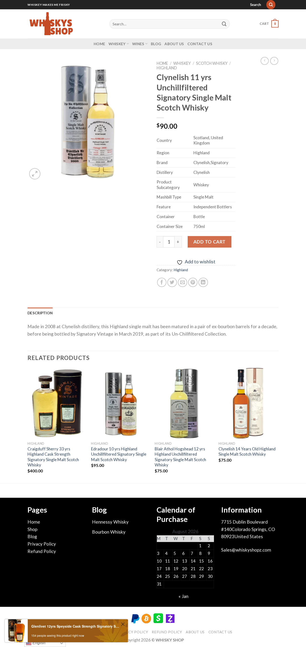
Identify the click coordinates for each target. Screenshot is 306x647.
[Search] (270, 4)
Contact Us (199, 44)
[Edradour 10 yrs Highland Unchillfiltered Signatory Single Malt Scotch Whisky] (120, 403)
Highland (167, 68)
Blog (156, 44)
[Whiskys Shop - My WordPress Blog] (51, 24)
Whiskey (117, 44)
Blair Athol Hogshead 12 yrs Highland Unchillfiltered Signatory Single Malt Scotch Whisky (180, 456)
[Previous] (27, 425)
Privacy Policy (41, 544)
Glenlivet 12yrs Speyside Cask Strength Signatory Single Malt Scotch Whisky (75, 626)
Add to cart (209, 241)
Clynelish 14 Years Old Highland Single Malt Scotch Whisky (247, 451)
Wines (138, 44)
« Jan (183, 596)
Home (99, 44)
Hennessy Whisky (110, 522)
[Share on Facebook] (162, 282)
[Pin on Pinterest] (193, 282)
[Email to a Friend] (182, 282)
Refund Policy (41, 551)
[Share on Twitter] (172, 282)
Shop (32, 529)
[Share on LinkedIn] (203, 282)
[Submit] (224, 24)
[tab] (40, 313)
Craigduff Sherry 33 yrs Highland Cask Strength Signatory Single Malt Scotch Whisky (53, 456)
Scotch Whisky (212, 63)
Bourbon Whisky (109, 532)
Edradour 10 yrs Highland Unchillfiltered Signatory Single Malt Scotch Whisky (118, 454)
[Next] (277, 425)
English (38, 643)
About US (174, 44)
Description (40, 313)
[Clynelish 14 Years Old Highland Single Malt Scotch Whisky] (248, 403)
